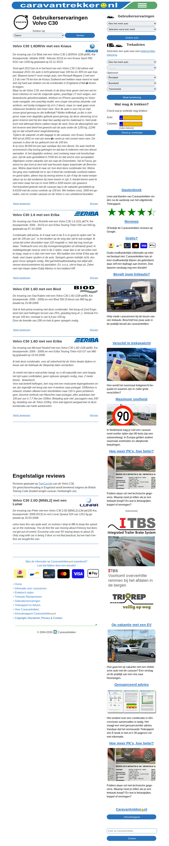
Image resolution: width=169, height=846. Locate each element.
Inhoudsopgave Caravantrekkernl (35, 613)
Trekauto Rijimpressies (28, 596)
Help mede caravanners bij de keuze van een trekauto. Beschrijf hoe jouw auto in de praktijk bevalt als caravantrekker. (131, 320)
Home (18, 584)
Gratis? (131, 238)
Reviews (132, 221)
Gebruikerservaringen (27, 601)
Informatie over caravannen (31, 588)
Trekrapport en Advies (27, 605)
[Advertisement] (56, 446)
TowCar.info (45, 483)
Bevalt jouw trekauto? (131, 274)
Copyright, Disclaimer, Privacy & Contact (38, 618)
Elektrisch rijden (24, 592)
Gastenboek (131, 190)
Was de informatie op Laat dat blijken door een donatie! (56, 563)
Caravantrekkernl (131, 809)
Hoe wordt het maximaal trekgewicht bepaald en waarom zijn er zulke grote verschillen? (130, 389)
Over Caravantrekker (27, 609)
